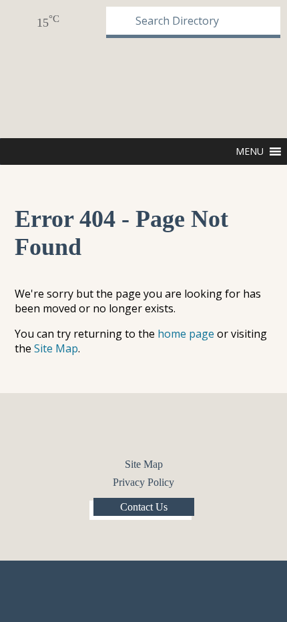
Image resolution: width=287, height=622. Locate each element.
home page (186, 333)
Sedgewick (53, 86)
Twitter (155, 430)
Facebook (132, 430)
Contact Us (144, 507)
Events (76, 22)
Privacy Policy (143, 482)
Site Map (56, 348)
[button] (250, 151)
